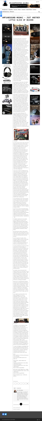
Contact (34, 9)
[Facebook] (1, 12)
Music (19, 9)
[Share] (1, 16)
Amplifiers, (21, 15)
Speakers (24, 15)
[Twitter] (1, 14)
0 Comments (18, 15)
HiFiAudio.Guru (6, 11)
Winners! (12, 11)
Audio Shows (29, 9)
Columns (23, 9)
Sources (15, 9)
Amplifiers (11, 9)
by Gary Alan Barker (27, 15)
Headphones (5, 9)
